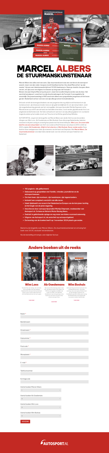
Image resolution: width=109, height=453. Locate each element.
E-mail (23, 363)
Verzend (25, 421)
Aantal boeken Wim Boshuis (30, 413)
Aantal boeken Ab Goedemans (31, 396)
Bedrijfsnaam (25, 322)
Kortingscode (25, 379)
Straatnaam (25, 330)
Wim (72, 123)
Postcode (24, 346)
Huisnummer (25, 338)
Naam (23, 314)
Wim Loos (31, 284)
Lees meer (31, 300)
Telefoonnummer (26, 371)
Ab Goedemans (54, 284)
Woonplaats (25, 354)
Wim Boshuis (76, 284)
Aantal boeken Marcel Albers (30, 387)
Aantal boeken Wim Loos (29, 404)
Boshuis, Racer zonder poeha (72, 127)
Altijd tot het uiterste (48, 127)
